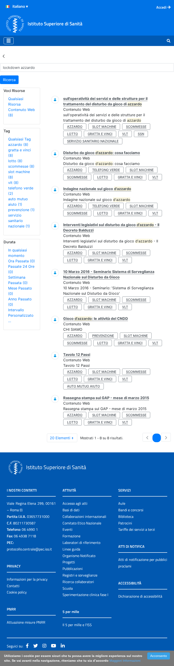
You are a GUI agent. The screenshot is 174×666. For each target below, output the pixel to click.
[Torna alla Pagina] (3, 56)
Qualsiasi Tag (19, 139)
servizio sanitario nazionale (19, 220)
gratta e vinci (100, 134)
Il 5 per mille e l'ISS (77, 624)
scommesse (21, 166)
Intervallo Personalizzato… (21, 315)
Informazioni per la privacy (27, 579)
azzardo (18, 144)
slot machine (104, 126)
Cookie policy (17, 592)
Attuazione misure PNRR (26, 622)
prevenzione (21, 210)
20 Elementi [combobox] (60, 438)
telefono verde (106, 170)
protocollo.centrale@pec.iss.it (29, 549)
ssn (141, 134)
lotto (15, 161)
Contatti (13, 586)
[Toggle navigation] (9, 40)
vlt (13, 182)
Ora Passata (21, 261)
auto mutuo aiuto (83, 386)
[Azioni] (7, 6)
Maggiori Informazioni (124, 660)
